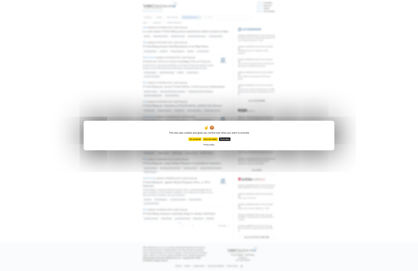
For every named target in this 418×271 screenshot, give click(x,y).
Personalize (224, 139)
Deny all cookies (210, 139)
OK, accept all (195, 139)
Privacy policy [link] (209, 145)
